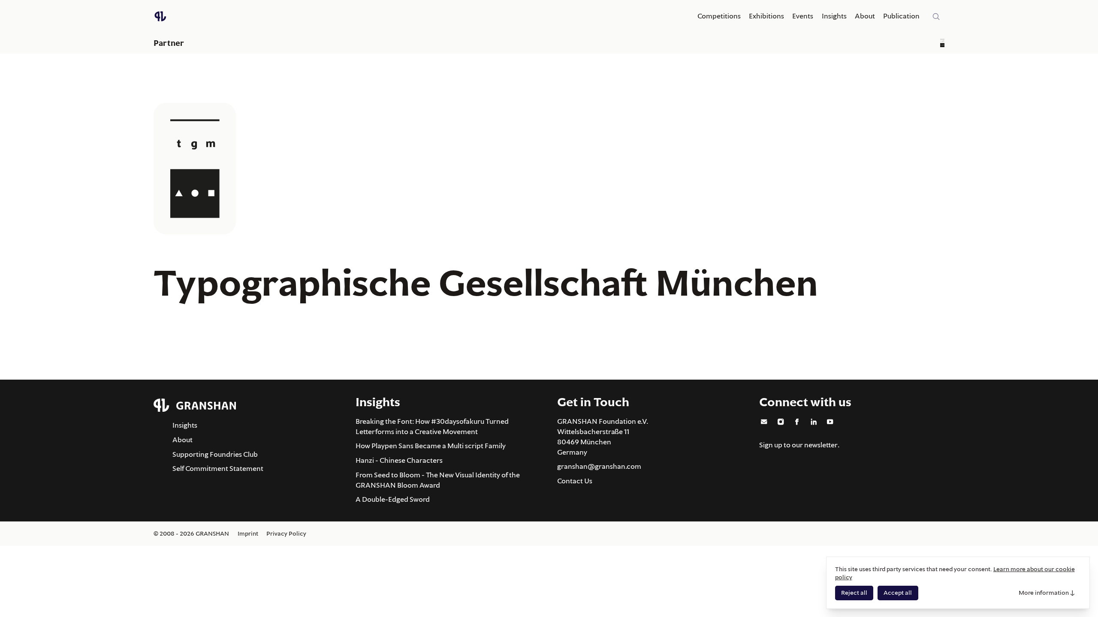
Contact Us (574, 480)
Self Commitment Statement (217, 468)
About (865, 16)
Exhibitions (766, 16)
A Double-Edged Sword (393, 499)
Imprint (248, 533)
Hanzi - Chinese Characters (399, 460)
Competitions (719, 16)
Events (802, 16)
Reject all (854, 592)
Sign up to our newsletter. (799, 444)
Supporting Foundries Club (215, 454)
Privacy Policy (286, 533)
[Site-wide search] (936, 16)
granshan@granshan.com (599, 466)
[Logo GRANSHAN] (160, 16)
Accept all (898, 592)
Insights (834, 16)
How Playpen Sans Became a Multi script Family (431, 445)
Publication (901, 16)
